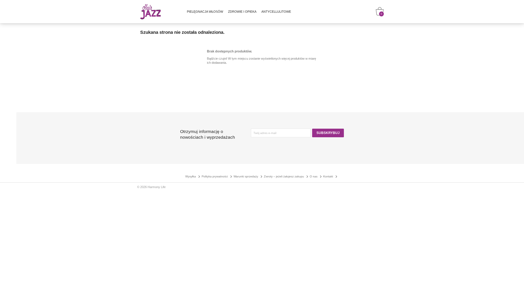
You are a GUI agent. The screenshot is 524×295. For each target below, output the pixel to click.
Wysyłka (193, 176)
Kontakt (331, 176)
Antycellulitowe (276, 11)
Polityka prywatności (218, 176)
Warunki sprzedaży (249, 176)
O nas (316, 176)
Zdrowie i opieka (242, 11)
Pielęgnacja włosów (205, 11)
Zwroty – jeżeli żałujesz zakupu (287, 176)
